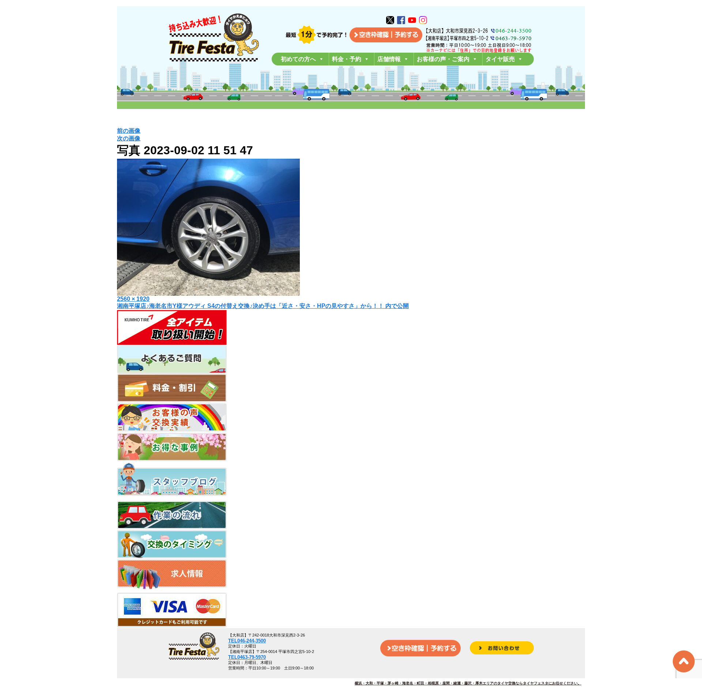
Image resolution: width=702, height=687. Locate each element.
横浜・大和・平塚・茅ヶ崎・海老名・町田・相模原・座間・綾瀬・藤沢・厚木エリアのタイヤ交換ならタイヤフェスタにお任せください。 (468, 683)
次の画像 (128, 138)
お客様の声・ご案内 (443, 59)
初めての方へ (298, 59)
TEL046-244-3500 (247, 640)
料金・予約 (346, 59)
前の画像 (128, 131)
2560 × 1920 (133, 299)
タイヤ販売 (500, 59)
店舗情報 (389, 59)
